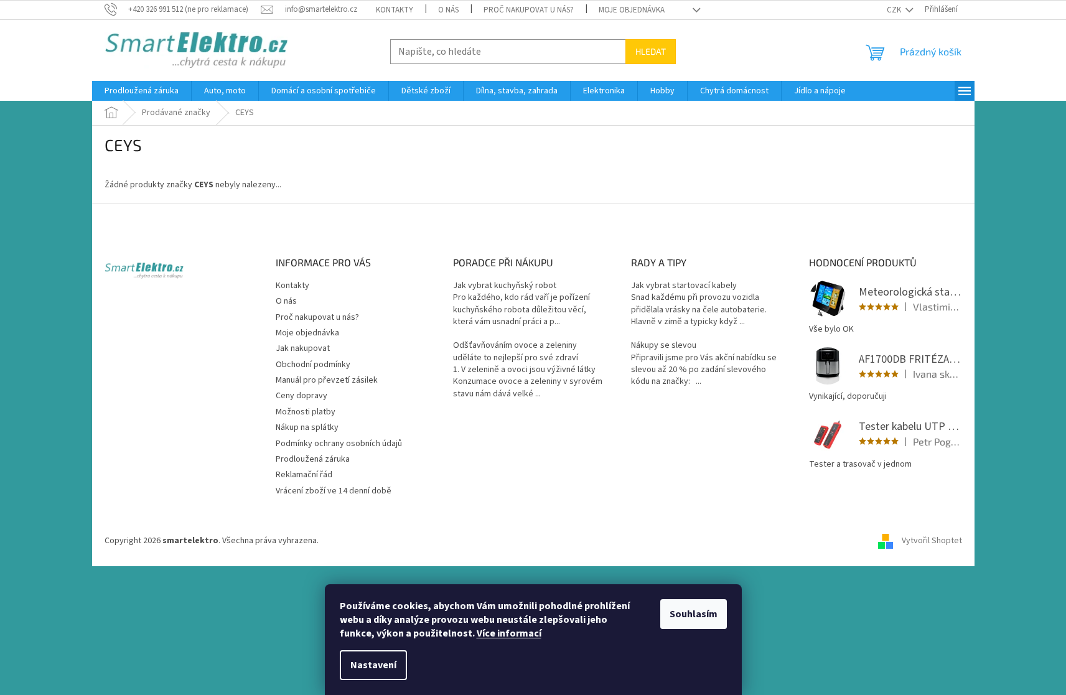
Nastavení (373, 665)
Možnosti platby (305, 412)
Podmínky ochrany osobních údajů (339, 443)
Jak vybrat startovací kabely (684, 286)
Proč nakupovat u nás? (529, 10)
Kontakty (394, 10)
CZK (895, 10)
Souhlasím (694, 614)
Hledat (650, 51)
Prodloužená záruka (313, 459)
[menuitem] (141, 91)
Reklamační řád (304, 475)
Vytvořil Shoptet (932, 540)
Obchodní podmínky (313, 364)
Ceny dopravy (301, 395)
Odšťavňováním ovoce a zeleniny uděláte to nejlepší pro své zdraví (515, 351)
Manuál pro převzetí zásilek (327, 380)
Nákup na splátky (307, 427)
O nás (448, 10)
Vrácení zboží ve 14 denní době (333, 491)
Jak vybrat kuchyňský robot (504, 286)
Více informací (509, 633)
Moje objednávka (632, 10)
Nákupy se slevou (663, 346)
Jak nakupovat (303, 348)
